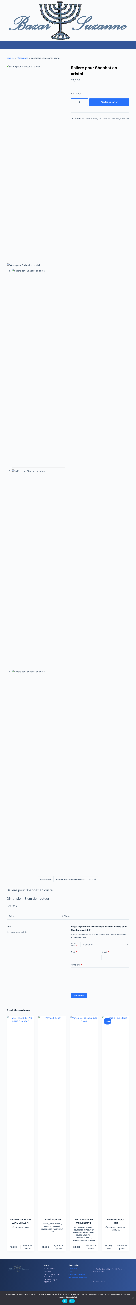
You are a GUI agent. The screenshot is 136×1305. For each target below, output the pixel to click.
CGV (71, 1271)
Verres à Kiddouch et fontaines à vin (52, 1229)
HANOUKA (121, 1227)
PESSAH (58, 1224)
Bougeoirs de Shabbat (84, 1227)
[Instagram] (111, 1289)
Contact (73, 1268)
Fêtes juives (90, 118)
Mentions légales (77, 1274)
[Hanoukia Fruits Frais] (115, 1115)
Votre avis (76, 965)
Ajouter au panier (109, 102)
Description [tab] (45, 879)
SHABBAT (124, 118)
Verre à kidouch (52, 1219)
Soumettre (79, 995)
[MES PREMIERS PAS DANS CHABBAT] (20, 1115)
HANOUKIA (115, 1230)
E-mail (105, 952)
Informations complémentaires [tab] (70, 879)
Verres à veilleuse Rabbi (84, 1240)
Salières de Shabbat (109, 118)
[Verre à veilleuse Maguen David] (84, 1115)
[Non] (132, 1298)
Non (72, 1301)
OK (65, 1301)
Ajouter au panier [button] (27, 1247)
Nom (74, 952)
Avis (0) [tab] (92, 879)
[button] (134, 43)
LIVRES (26, 1227)
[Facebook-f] (106, 1289)
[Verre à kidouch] (52, 1115)
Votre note (74, 944)
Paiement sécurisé (78, 1277)
